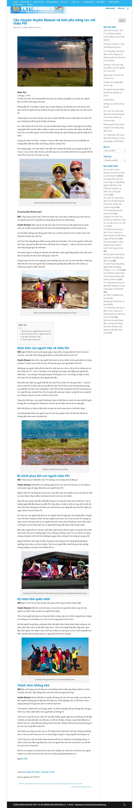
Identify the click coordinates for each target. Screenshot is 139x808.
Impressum (79, 804)
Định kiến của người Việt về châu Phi (36, 331)
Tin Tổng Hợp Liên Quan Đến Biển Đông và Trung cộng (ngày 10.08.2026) (114, 138)
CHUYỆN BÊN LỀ (89, 2)
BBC (26, 758)
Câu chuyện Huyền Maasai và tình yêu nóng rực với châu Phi (113, 172)
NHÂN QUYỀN (114, 2)
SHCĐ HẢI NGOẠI (52, 2)
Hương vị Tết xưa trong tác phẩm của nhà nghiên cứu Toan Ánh (114, 67)
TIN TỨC (63, 2)
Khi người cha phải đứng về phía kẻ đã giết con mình (113, 92)
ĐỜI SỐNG (100, 2)
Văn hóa (37, 27)
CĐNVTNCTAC (39, 2)
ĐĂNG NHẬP (110, 8)
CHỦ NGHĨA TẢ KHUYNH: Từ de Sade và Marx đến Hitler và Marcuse (114, 276)
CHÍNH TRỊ (75, 2)
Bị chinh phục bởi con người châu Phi (36, 334)
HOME (15, 2)
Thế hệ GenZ (108, 100)
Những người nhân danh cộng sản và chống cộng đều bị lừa (113, 127)
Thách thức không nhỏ (31, 339)
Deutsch (30, 5)
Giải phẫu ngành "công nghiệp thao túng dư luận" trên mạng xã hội (113, 244)
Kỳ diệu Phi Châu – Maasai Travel (39, 772)
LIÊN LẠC (121, 8)
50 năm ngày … (19, 5)
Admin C (19, 27)
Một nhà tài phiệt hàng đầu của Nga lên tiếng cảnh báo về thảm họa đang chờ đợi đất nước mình (113, 326)
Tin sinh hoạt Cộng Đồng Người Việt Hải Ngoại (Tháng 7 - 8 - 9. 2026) (113, 266)
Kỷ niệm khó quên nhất (31, 337)
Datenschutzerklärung (95, 804)
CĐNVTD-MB (24, 2)
